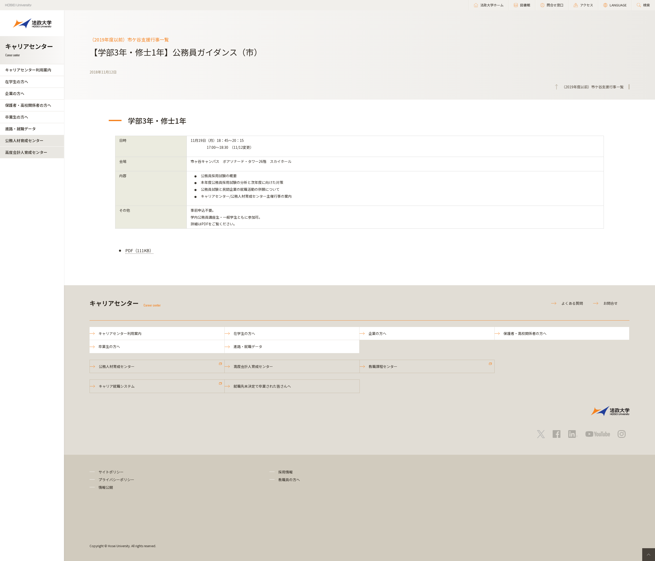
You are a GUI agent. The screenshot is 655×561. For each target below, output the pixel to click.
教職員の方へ (289, 479)
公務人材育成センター (24, 140)
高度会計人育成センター (26, 152)
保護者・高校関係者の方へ (28, 105)
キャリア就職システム (117, 386)
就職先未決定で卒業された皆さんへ (262, 386)
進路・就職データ (20, 128)
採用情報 (285, 471)
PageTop (648, 554)
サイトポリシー (111, 471)
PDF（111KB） (139, 250)
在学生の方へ (16, 81)
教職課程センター (383, 366)
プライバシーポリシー (116, 479)
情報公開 (106, 487)
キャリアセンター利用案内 (28, 69)
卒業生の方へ (16, 117)
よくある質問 (572, 303)
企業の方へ (14, 93)
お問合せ (610, 303)
